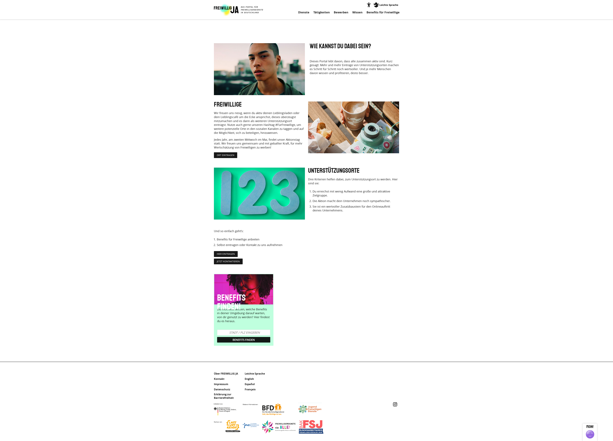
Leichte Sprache (386, 5)
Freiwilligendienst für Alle (279, 427)
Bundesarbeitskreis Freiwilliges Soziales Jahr (315, 427)
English (249, 379)
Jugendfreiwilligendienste (315, 409)
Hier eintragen (226, 253)
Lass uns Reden (242, 427)
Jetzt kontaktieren (228, 261)
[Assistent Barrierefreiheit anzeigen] (369, 5)
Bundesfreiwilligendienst (278, 409)
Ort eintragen (225, 155)
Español (250, 384)
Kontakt (219, 379)
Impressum (221, 384)
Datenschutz (222, 389)
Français (250, 389)
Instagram (395, 404)
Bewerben (341, 12)
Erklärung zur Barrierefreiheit (224, 396)
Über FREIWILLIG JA (226, 373)
